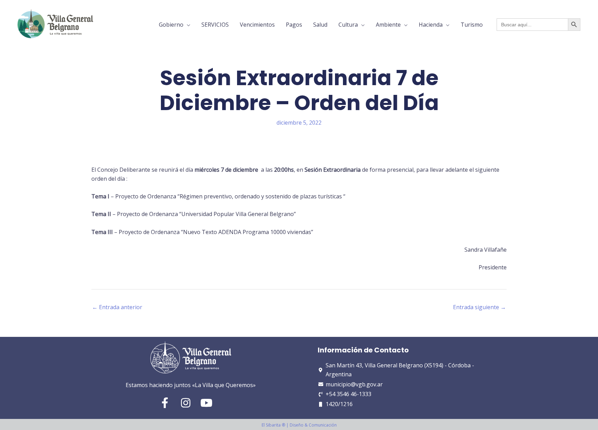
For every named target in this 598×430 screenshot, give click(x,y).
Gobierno (171, 24)
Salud (320, 24)
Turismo (472, 24)
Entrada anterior (117, 307)
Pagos (294, 24)
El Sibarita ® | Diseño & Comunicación (299, 425)
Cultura (348, 24)
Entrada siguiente (479, 307)
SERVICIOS (215, 24)
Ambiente (388, 24)
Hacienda (431, 24)
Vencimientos (257, 24)
